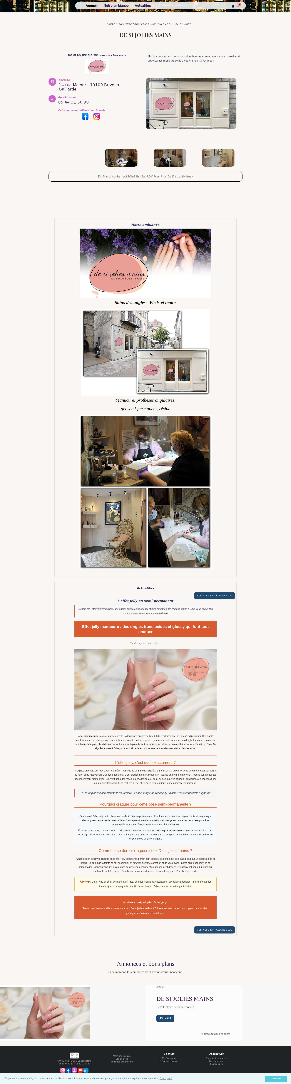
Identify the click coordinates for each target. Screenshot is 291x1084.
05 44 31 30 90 (73, 102)
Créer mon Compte (169, 1061)
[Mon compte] (233, 6)
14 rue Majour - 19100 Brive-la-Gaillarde (89, 87)
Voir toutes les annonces (216, 1033)
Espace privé (216, 1064)
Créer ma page (216, 1061)
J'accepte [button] (276, 1078)
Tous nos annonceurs (122, 1061)
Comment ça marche (216, 1058)
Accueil (92, 6)
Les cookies (122, 1058)
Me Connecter (169, 1058)
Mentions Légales (122, 1056)
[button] (165, 1018)
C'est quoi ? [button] (166, 1078)
